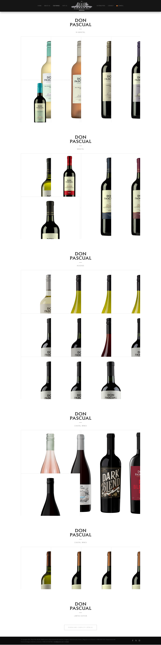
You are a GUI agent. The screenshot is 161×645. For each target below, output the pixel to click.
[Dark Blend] (110, 473)
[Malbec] (80, 180)
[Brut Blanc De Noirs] (80, 80)
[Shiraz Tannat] (80, 356)
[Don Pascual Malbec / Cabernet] (50, 108)
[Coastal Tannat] (80, 473)
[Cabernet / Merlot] (110, 80)
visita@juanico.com (59, 642)
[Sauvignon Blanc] (50, 313)
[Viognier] (80, 313)
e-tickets (67, 642)
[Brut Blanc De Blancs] (50, 80)
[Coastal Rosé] (50, 473)
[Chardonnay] (50, 196)
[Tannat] (110, 196)
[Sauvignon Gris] (110, 313)
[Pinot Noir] (110, 356)
